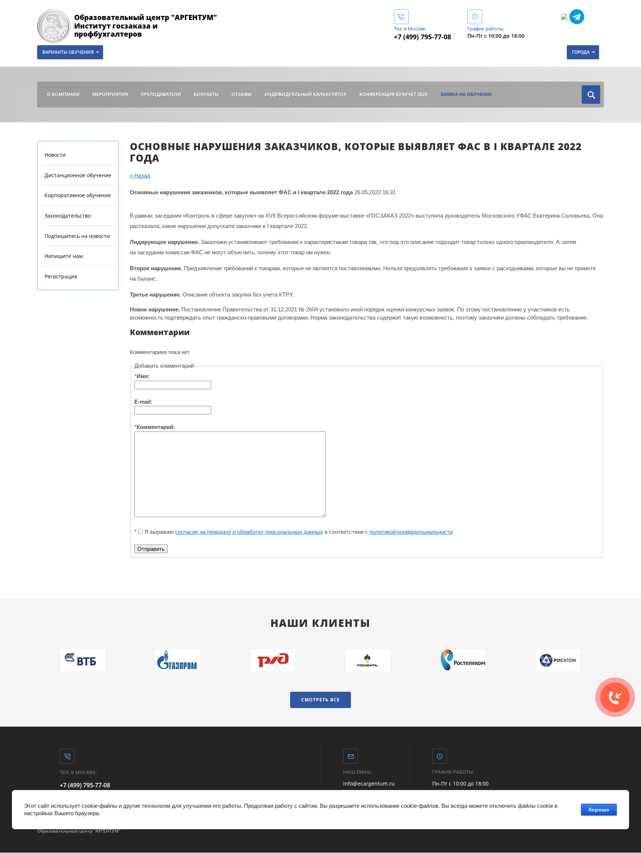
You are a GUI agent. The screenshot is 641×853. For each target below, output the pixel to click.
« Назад (140, 175)
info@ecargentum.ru (369, 783)
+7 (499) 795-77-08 (422, 36)
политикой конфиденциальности (411, 532)
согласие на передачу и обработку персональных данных (249, 532)
